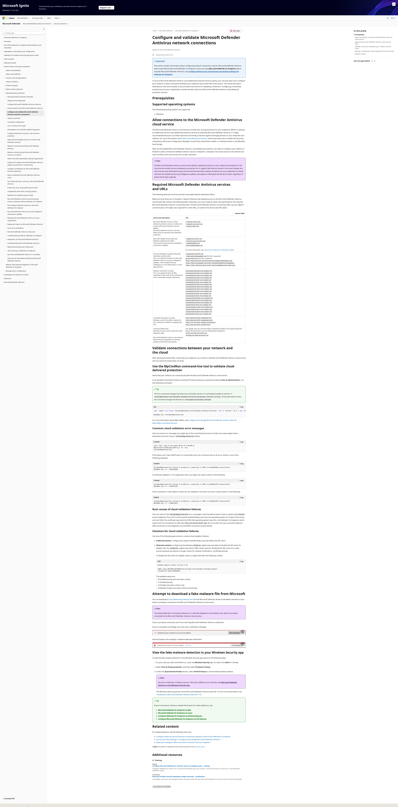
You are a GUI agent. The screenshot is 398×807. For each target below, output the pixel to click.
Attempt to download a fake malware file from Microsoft (374, 51)
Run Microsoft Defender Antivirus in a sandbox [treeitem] (23, 254)
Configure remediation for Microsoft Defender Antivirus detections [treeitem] (23, 170)
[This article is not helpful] (374, 61)
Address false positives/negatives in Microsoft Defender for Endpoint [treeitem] (22, 266)
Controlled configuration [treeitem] (15, 122)
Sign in (393, 18)
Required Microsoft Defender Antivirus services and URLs (373, 43)
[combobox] (23, 33)
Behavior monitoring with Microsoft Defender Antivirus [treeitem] (23, 147)
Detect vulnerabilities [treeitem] (13, 70)
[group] (199, 413)
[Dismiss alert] (394, 4)
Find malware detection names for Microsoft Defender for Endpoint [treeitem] (22, 206)
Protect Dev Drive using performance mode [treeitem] (22, 188)
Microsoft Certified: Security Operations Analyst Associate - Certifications (178, 776)
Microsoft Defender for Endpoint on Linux (175, 713)
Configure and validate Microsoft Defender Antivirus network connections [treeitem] (22, 113)
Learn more (201, 747)
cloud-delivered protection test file (182, 599)
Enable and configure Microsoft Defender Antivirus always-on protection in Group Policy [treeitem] (25, 163)
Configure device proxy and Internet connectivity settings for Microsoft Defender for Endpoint (193, 736)
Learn (155, 31)
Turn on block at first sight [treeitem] (16, 126)
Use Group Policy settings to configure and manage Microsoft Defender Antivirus (188, 739)
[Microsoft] (3, 18)
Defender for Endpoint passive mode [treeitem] (20, 195)
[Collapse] (44, 29)
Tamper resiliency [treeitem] (12, 82)
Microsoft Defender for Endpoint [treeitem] (15, 38)
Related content (360, 54)
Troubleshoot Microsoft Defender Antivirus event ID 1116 (178, 694)
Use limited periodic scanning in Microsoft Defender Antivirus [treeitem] (25, 182)
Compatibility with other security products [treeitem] (22, 191)
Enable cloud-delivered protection (194, 138)
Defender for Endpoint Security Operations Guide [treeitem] (21, 55)
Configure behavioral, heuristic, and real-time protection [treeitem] (23, 134)
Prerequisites (359, 35)
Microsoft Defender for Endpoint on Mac (174, 710)
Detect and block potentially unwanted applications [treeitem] (25, 159)
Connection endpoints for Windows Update (219, 250)
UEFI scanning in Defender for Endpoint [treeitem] (21, 251)
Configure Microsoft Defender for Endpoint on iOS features (182, 719)
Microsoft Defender (166, 31)
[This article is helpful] (372, 61)
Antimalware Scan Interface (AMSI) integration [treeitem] (23, 130)
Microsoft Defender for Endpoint (186, 31)
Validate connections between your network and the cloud (373, 47)
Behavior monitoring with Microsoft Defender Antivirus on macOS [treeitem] (23, 153)
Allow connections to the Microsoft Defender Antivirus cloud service (373, 38)
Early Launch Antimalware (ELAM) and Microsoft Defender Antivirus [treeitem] (24, 259)
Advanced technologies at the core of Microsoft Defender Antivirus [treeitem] (23, 141)
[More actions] (244, 31)
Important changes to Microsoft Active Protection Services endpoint (183, 742)
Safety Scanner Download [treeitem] (16, 101)
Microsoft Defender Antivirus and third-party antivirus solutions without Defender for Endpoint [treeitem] (24, 200)
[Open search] (388, 18)
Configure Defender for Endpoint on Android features (180, 716)
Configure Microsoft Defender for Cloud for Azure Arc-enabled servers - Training (181, 766)
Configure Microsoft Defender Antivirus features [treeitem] (24, 104)
